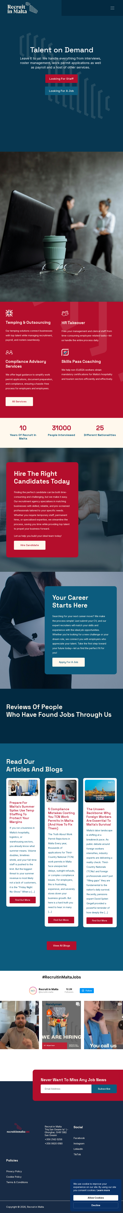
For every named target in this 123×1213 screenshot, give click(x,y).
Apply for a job (68, 662)
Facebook (79, 1138)
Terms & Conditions (17, 1182)
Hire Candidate (29, 545)
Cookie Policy (13, 1176)
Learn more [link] (103, 1190)
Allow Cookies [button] (96, 1197)
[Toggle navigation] (112, 8)
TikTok (77, 1154)
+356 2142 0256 (53, 1139)
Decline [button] (95, 1205)
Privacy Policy (14, 1171)
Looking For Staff (61, 78)
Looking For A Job (61, 91)
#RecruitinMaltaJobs (61, 977)
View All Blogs (61, 945)
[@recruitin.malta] (33, 990)
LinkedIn (78, 1148)
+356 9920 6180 (54, 1143)
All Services (19, 401)
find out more (22, 899)
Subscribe (104, 1088)
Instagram (79, 1143)
